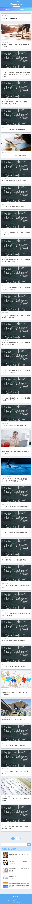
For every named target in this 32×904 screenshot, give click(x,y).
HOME (17, 896)
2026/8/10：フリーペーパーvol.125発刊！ (16, 9)
